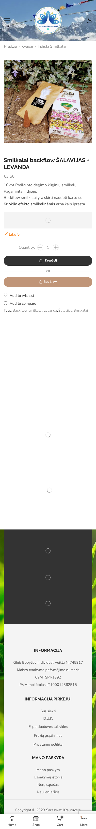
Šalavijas (65, 310)
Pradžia (10, 46)
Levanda (50, 310)
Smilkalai (81, 310)
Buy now (50, 282)
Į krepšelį (50, 260)
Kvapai (27, 46)
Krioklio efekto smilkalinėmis (29, 204)
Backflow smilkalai (27, 310)
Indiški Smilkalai (52, 46)
